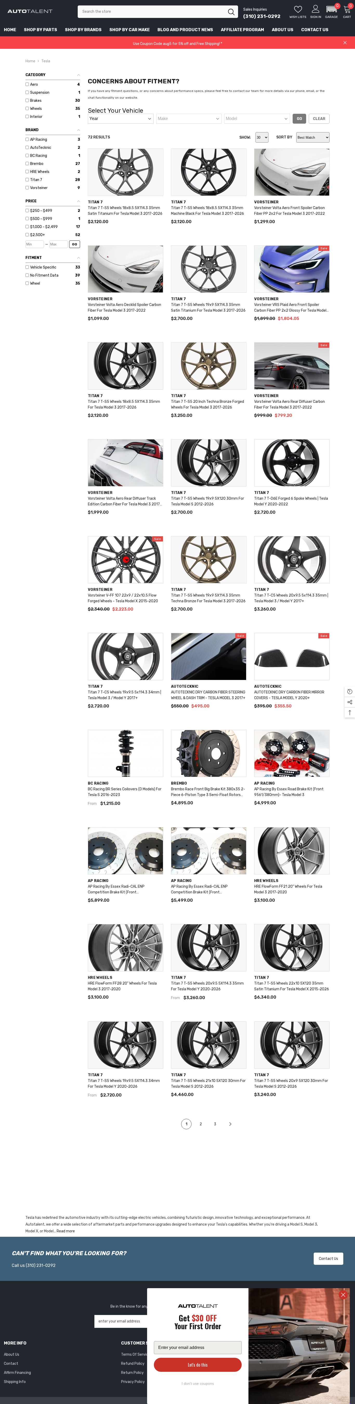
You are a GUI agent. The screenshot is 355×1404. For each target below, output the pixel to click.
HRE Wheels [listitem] (39, 172)
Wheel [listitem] (35, 283)
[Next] (230, 1124)
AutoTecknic (184, 686)
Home (30, 61)
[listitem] (53, 211)
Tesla (45, 61)
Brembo (179, 783)
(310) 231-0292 (261, 16)
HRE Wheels (266, 881)
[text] (198, 1323)
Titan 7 (95, 202)
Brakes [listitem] (36, 100)
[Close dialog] (343, 1294)
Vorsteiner (266, 202)
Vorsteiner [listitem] (39, 188)
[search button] (231, 11)
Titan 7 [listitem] (36, 180)
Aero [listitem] (34, 84)
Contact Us (328, 1258)
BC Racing (98, 783)
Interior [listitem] (36, 117)
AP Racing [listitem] (38, 139)
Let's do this (198, 1365)
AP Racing (264, 783)
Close (345, 43)
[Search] (158, 11)
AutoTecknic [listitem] (40, 147)
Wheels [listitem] (36, 108)
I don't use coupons (198, 1383)
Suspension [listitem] (39, 92)
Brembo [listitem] (36, 164)
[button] (331, 11)
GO (74, 244)
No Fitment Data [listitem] (44, 275)
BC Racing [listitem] (38, 155)
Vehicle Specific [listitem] (43, 267)
